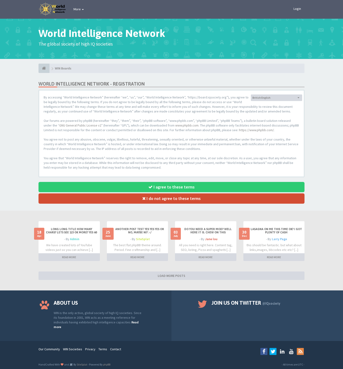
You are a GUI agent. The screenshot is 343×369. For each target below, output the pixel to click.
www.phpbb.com (187, 125)
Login (297, 9)
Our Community (49, 349)
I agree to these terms (174, 187)
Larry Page (279, 239)
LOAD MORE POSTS (171, 276)
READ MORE (69, 257)
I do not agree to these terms (173, 198)
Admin (74, 239)
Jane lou (211, 239)
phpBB (106, 364)
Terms (102, 349)
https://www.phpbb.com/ (256, 130)
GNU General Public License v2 (80, 125)
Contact (115, 349)
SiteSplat (143, 239)
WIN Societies (72, 349)
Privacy (90, 349)
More (77, 9)
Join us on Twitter (246, 303)
